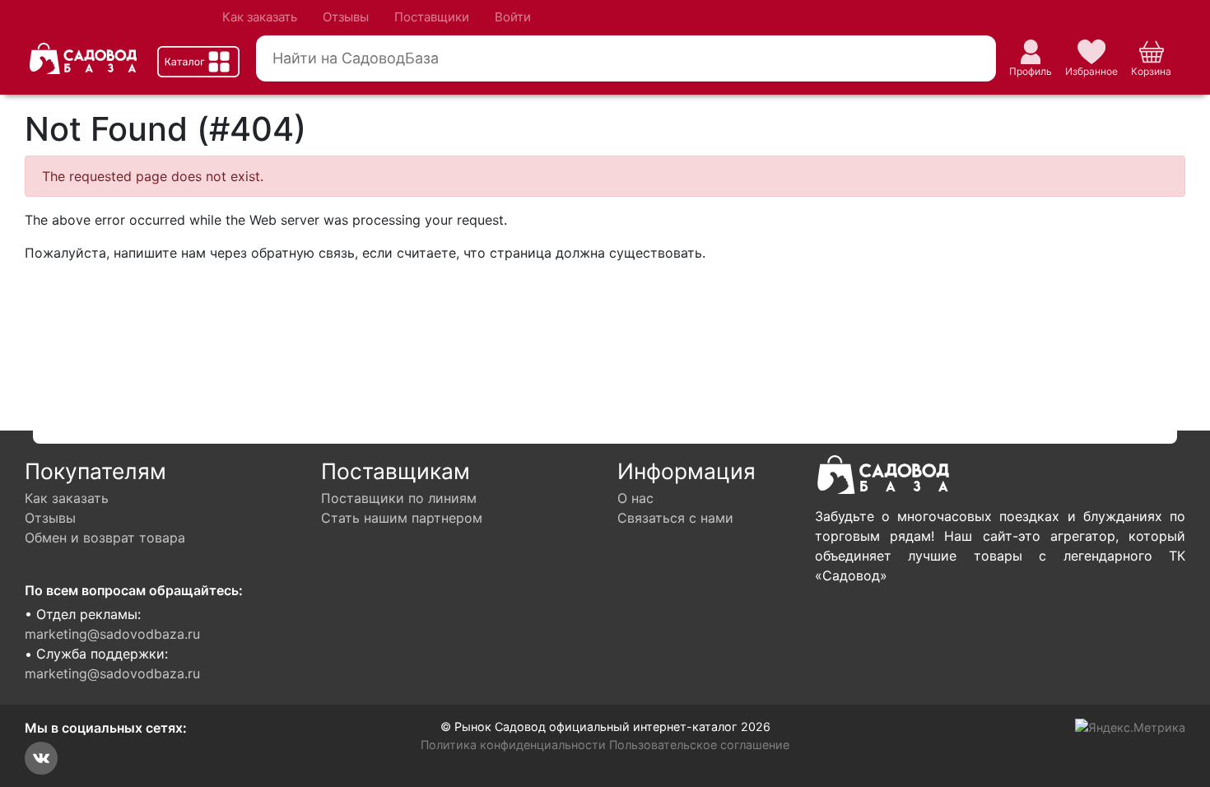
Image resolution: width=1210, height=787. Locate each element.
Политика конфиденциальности (513, 745)
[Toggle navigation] (198, 62)
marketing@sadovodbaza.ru (112, 634)
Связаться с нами (675, 518)
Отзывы (346, 17)
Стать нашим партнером (401, 518)
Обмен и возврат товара (105, 537)
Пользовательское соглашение (699, 745)
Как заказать (259, 17)
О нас (635, 498)
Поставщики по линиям (399, 498)
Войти (513, 17)
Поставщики (431, 17)
